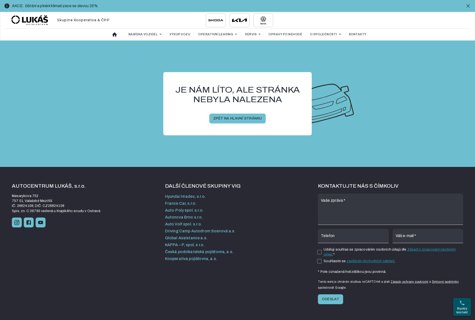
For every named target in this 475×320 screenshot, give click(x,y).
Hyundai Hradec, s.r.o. (185, 196)
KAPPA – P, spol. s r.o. (184, 245)
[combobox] (216, 20)
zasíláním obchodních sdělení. (371, 261)
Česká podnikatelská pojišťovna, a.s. (199, 252)
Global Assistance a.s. (186, 238)
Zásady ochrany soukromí (409, 281)
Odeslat (330, 299)
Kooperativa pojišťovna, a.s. (191, 259)
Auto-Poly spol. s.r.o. (184, 210)
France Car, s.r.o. (180, 203)
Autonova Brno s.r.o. (184, 217)
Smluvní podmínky (445, 281)
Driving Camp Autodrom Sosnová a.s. (200, 231)
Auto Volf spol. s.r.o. (183, 224)
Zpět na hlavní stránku (237, 118)
